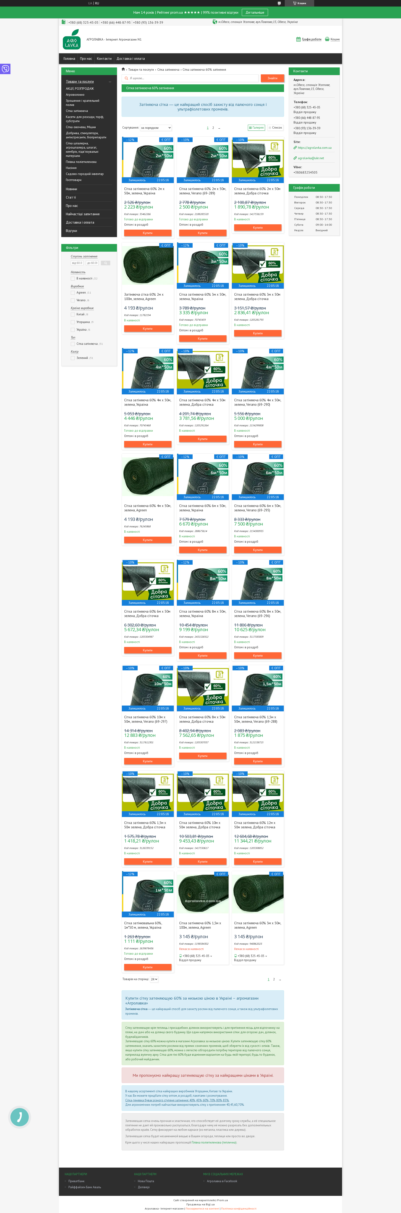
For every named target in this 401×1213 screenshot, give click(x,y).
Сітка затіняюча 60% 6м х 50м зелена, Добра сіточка (147, 613)
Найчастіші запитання (83, 214)
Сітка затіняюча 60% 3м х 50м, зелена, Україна (202, 296)
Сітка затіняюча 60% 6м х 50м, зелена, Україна (202, 508)
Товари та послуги (80, 81)
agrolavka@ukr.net (311, 158)
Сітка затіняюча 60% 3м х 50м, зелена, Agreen (257, 925)
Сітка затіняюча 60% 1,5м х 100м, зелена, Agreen (200, 925)
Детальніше (255, 12)
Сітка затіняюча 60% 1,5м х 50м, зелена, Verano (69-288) (255, 719)
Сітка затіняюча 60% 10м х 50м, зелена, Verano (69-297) (145, 719)
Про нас (86, 58)
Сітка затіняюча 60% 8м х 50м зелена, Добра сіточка (202, 719)
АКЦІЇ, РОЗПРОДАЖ (80, 88)
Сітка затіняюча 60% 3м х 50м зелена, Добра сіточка (257, 296)
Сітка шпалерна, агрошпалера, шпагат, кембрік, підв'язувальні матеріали (82, 149)
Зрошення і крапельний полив (82, 102)
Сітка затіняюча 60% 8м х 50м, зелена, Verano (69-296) (257, 613)
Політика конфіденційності (238, 1208)
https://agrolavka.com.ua (315, 148)
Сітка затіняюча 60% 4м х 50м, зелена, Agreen (147, 508)
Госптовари (73, 180)
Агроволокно (75, 94)
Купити (147, 233)
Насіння (71, 168)
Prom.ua (222, 1200)
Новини (71, 189)
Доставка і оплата (130, 58)
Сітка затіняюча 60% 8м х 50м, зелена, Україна (202, 613)
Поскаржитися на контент (202, 1208)
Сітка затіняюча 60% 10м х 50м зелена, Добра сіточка (199, 824)
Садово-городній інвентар (85, 174)
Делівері (144, 1187)
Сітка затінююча (77, 111)
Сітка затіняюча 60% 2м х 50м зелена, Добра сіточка (257, 191)
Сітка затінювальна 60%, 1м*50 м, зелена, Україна (143, 925)
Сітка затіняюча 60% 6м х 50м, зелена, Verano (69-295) (257, 508)
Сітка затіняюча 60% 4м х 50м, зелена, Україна (147, 402)
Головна (69, 58)
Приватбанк (76, 1181)
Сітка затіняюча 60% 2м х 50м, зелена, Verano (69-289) (202, 191)
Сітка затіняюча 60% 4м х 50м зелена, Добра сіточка (202, 402)
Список (277, 128)
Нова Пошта (146, 1181)
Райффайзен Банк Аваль (84, 1187)
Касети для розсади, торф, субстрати (85, 119)
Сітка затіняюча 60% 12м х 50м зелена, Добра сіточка (254, 824)
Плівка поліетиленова (81, 162)
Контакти (104, 58)
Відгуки (71, 230)
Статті (71, 197)
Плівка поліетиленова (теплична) (214, 1142)
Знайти (272, 78)
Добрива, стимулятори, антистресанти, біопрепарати (86, 135)
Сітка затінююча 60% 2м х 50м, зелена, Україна (144, 191)
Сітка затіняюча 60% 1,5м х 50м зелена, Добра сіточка (145, 824)
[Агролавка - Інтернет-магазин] (71, 40)
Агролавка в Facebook (222, 1181)
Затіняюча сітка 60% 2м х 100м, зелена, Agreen (144, 296)
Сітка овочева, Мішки (81, 127)
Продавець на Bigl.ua (200, 1204)
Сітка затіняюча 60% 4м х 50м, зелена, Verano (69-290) (257, 402)
